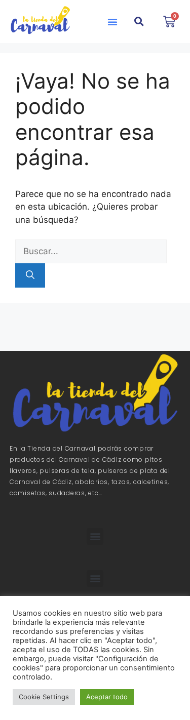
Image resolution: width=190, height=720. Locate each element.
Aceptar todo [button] (107, 697)
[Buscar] (30, 275)
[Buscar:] (91, 251)
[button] (112, 21)
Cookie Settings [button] (44, 697)
